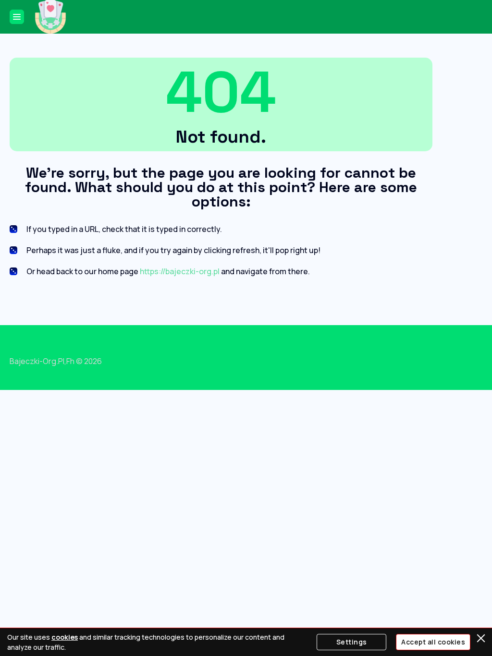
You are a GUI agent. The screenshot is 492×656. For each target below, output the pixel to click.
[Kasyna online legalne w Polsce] (50, 17)
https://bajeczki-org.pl (180, 271)
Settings (351, 641)
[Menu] (17, 17)
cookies (64, 637)
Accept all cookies (433, 641)
